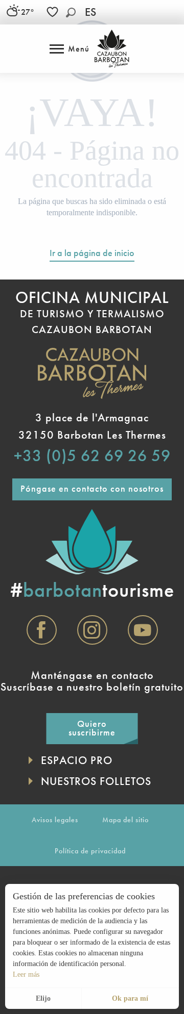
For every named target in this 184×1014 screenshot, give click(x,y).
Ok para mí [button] (130, 998)
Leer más (26, 974)
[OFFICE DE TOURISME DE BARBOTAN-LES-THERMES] (112, 49)
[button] (71, 12)
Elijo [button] (43, 998)
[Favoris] (53, 12)
